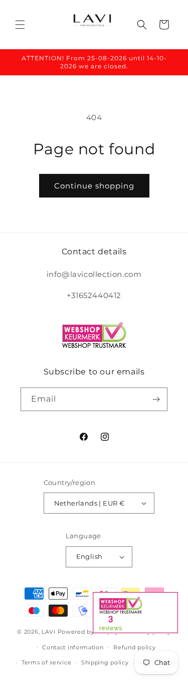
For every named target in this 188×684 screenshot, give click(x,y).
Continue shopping (94, 185)
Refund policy (134, 647)
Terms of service (46, 662)
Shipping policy (105, 662)
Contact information (72, 647)
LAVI (49, 631)
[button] (20, 25)
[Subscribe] (156, 399)
